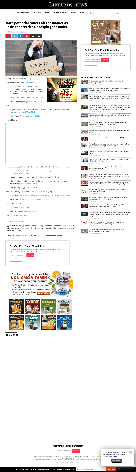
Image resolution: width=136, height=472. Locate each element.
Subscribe (111, 469)
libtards (73, 13)
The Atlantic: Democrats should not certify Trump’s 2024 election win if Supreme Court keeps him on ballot (109, 206)
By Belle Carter (100, 186)
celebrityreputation (60, 13)
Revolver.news (29, 83)
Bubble (19, 226)
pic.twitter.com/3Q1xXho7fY (61, 195)
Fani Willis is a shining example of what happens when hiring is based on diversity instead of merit (109, 198)
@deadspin (16, 110)
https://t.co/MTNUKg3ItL (42, 195)
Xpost (19, 230)
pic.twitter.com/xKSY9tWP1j (28, 184)
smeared (47, 13)
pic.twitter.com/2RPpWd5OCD (24, 112)
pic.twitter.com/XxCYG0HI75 (33, 98)
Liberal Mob (30, 228)
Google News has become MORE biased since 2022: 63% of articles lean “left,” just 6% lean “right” (107, 223)
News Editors (21, 32)
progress (70, 228)
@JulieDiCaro (17, 98)
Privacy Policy (68, 465)
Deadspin (41, 226)
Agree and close (116, 460)
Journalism (15, 228)
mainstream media (49, 228)
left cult (22, 228)
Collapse (33, 226)
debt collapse (59, 226)
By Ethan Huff (99, 92)
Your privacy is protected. (16, 261)
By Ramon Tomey (100, 178)
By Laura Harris (99, 170)
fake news (68, 226)
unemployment (11, 230)
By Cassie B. (99, 102)
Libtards (38, 228)
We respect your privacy (58, 459)
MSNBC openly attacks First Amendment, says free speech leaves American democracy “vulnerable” (107, 123)
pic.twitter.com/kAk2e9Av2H (19, 207)
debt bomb (49, 226)
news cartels (61, 228)
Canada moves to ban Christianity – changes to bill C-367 (107, 138)
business (26, 226)
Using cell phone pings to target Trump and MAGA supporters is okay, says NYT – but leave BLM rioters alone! (109, 89)
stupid (82, 13)
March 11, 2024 (36, 102)
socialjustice (36, 13)
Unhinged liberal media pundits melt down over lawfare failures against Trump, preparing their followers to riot (109, 145)
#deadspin (29, 195)
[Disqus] (41, 363)
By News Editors (100, 85)
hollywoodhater (23, 13)
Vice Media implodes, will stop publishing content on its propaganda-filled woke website (106, 230)
